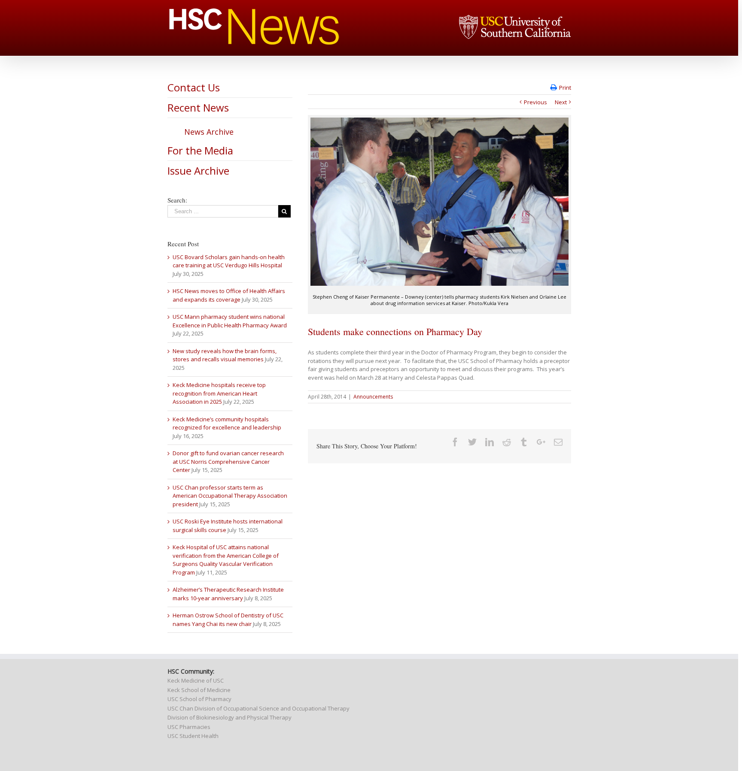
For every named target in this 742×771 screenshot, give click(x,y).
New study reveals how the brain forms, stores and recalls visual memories (225, 355)
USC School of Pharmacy (199, 699)
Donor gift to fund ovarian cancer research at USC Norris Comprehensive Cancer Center (228, 461)
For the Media (200, 150)
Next (561, 102)
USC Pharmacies (188, 727)
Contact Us (193, 87)
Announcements (373, 396)
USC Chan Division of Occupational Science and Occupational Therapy (258, 708)
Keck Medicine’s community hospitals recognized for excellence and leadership (227, 423)
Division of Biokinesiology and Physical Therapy (229, 717)
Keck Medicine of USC (195, 680)
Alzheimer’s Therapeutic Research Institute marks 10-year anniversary (228, 594)
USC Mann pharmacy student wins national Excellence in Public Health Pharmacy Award (230, 321)
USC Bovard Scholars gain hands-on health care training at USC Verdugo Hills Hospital (229, 261)
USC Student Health (193, 736)
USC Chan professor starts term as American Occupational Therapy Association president (230, 496)
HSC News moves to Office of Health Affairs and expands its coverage (229, 295)
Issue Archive (198, 170)
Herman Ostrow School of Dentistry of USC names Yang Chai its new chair (228, 619)
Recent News (198, 107)
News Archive (209, 132)
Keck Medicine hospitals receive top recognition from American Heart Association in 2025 (219, 393)
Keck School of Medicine (199, 690)
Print (565, 87)
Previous (535, 102)
